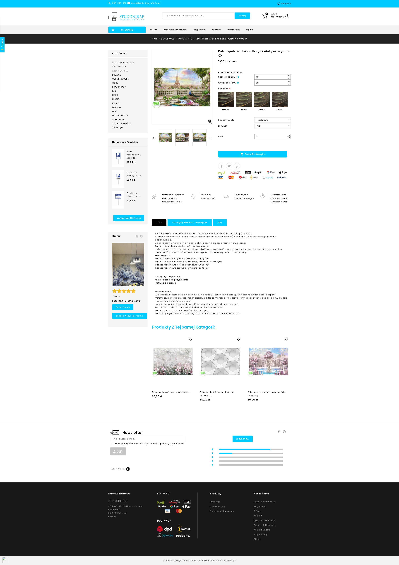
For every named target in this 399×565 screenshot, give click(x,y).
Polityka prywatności (175, 29)
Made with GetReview (46, 560)
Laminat (222, 125)
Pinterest (237, 166)
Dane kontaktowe (119, 493)
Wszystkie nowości (129, 218)
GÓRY (115, 83)
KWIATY (116, 103)
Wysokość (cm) (227, 82)
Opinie (249, 29)
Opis (159, 222)
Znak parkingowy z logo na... (134, 154)
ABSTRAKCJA (119, 66)
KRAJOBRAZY (119, 87)
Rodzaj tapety (226, 119)
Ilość (221, 136)
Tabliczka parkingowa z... (135, 174)
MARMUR (116, 107)
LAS (114, 91)
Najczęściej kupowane (222, 511)
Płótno (262, 109)
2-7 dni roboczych (244, 198)
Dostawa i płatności (264, 520)
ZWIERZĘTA (118, 127)
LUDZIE (115, 99)
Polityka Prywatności (264, 501)
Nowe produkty (217, 506)
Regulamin (199, 29)
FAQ (220, 222)
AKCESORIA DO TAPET (123, 62)
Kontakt (216, 29)
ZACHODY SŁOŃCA (121, 123)
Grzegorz (119, 296)
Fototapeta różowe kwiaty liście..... (172, 392)
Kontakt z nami (262, 529)
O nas (153, 29)
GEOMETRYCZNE (120, 79)
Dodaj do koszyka (252, 154)
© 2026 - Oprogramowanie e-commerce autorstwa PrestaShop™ (199, 560)
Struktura (224, 88)
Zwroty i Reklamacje (264, 525)
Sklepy (257, 539)
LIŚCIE (115, 95)
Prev (137, 236)
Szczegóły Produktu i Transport (189, 222)
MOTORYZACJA (120, 115)
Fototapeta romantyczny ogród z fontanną (267, 394)
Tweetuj (229, 166)
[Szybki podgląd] (176, 338)
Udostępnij (221, 166)
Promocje (215, 501)
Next (141, 236)
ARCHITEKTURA (120, 70)
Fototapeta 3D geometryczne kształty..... (217, 394)
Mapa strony (260, 534)
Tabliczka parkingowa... (134, 195)
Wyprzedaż (233, 29)
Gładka (226, 109)
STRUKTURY (118, 119)
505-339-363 (208, 198)
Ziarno (279, 109)
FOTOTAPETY (119, 53)
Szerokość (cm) (227, 76)
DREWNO (116, 75)
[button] (289, 75)
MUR (114, 111)
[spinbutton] (273, 76)
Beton (244, 109)
